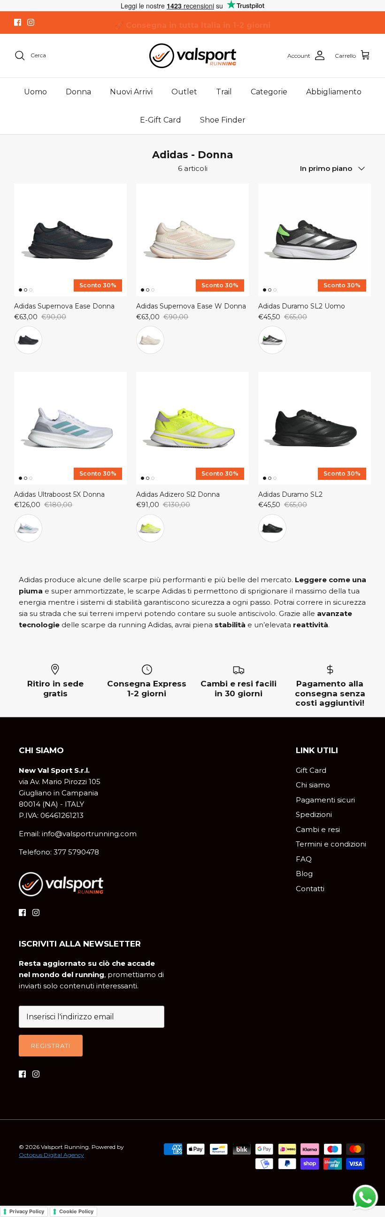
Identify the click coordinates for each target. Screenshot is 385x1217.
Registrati (50, 1045)
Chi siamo (313, 784)
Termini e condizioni (331, 844)
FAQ (304, 859)
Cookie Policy (76, 1211)
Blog (304, 873)
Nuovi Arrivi (131, 91)
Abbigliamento (334, 91)
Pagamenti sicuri (325, 799)
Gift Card (311, 770)
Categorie (269, 91)
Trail (224, 91)
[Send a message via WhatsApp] (365, 1197)
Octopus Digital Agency (51, 1154)
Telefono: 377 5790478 (59, 851)
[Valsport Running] (192, 55)
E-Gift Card (160, 120)
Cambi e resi (318, 829)
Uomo (35, 91)
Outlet (184, 91)
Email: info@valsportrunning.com (78, 833)
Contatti (310, 888)
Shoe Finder (223, 120)
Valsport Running (65, 1146)
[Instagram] (30, 22)
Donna (78, 91)
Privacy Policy (26, 1211)
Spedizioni (314, 814)
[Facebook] (17, 22)
